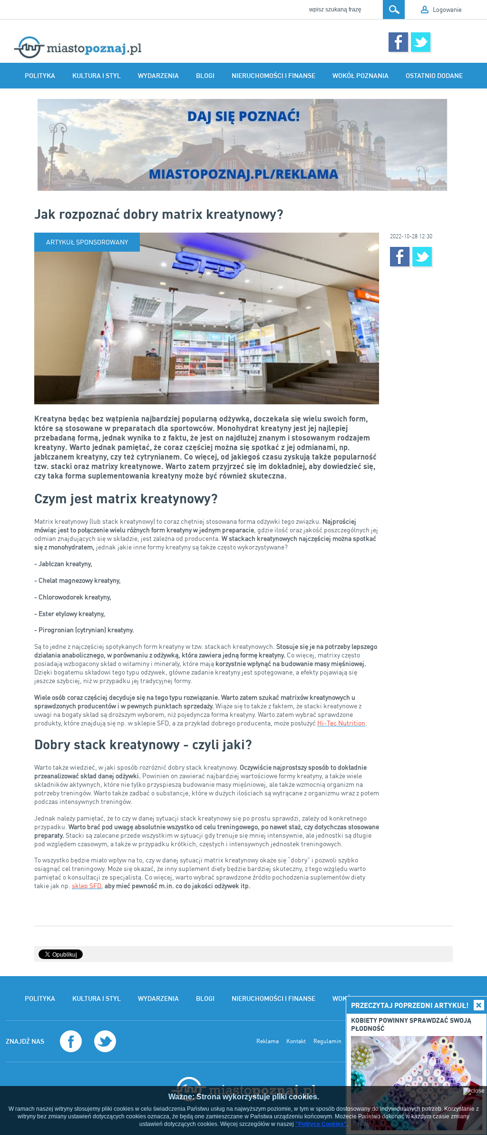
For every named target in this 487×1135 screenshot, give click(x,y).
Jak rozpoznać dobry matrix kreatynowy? (158, 213)
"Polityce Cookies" (321, 1124)
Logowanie (447, 9)
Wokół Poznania (360, 75)
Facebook (398, 42)
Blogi (205, 75)
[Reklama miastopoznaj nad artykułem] (243, 145)
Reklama (267, 1041)
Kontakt (296, 1041)
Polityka (40, 75)
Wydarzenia (158, 75)
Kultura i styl (96, 75)
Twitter (420, 42)
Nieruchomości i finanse (273, 75)
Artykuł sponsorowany (87, 242)
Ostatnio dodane (434, 75)
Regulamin (327, 1041)
